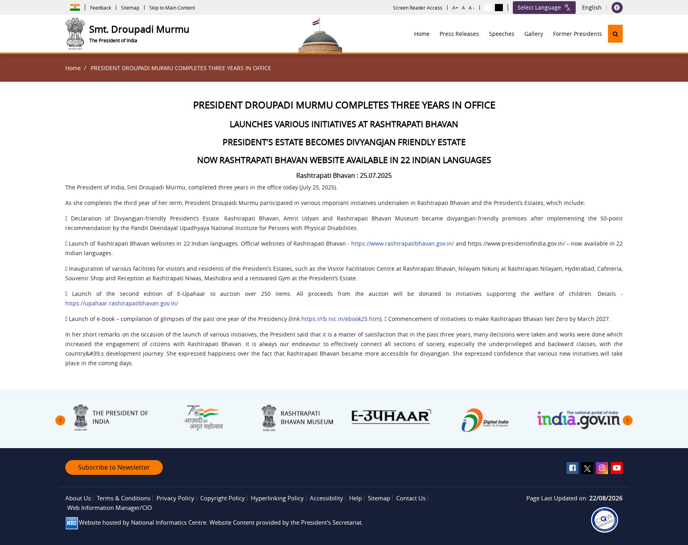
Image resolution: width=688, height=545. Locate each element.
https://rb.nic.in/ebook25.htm (340, 319)
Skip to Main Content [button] (172, 7)
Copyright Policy (222, 498)
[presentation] (60, 420)
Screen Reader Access (417, 7)
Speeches (501, 33)
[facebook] (573, 468)
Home (422, 33)
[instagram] (602, 468)
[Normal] (489, 7)
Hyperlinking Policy (277, 498)
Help (355, 498)
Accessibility (326, 498)
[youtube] (617, 468)
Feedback (100, 7)
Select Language (539, 7)
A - (472, 7)
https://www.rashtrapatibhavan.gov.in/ (402, 243)
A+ (455, 7)
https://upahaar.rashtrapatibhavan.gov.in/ (121, 303)
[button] (615, 34)
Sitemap (130, 7)
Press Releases (459, 33)
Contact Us (411, 498)
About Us (78, 498)
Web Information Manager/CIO (109, 508)
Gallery (533, 33)
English (592, 7)
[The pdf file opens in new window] (604, 520)
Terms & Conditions (123, 498)
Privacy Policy (175, 498)
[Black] (499, 7)
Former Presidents (577, 33)
